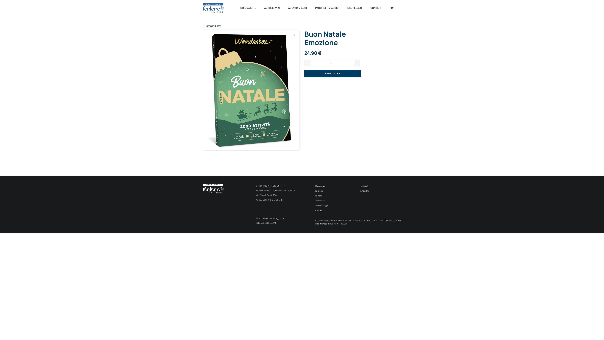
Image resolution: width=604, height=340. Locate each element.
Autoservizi (320, 200)
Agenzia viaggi (321, 205)
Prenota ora (332, 73)
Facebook (364, 186)
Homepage (320, 186)
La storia (319, 191)
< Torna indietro (212, 26)
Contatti (319, 210)
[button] (294, 35)
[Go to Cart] (392, 8)
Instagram (364, 191)
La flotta (318, 195)
